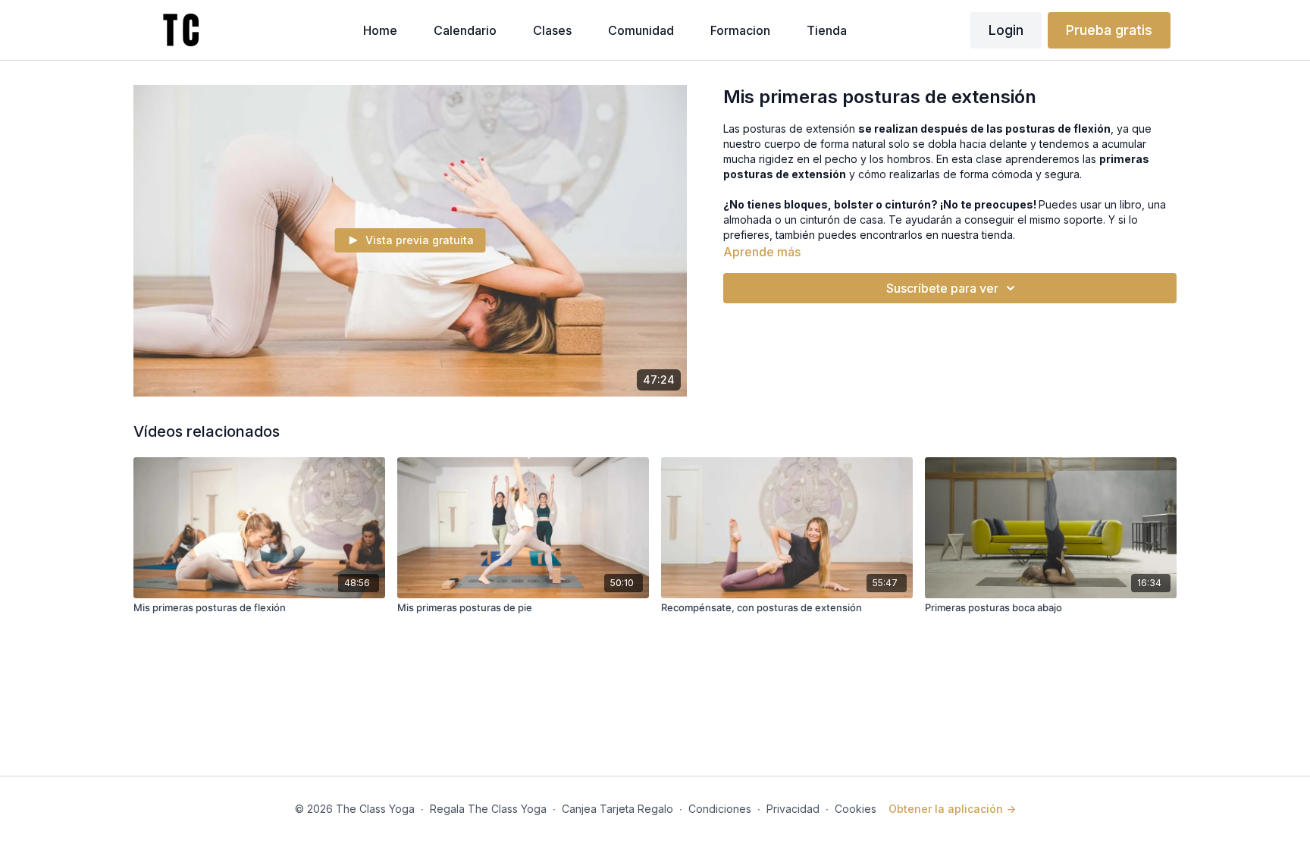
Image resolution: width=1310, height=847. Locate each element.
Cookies (855, 808)
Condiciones (719, 808)
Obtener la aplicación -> (952, 808)
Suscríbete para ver (942, 288)
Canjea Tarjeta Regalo (617, 808)
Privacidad (793, 808)
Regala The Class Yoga (488, 808)
